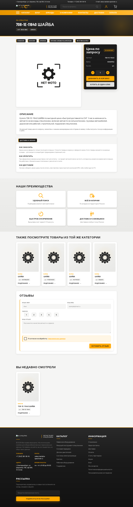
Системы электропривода (66, 456)
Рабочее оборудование (65, 462)
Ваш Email (70, 302)
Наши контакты (93, 445)
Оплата (91, 452)
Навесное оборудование (66, 442)
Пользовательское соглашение (100, 473)
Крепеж (59, 459)
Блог (90, 462)
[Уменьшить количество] (92, 72)
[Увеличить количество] (107, 72)
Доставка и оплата (27, 140)
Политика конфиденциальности (100, 469)
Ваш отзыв (26, 319)
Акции (90, 459)
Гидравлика (61, 466)
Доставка (91, 449)
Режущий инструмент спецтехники (70, 445)
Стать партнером (94, 456)
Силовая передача (63, 449)
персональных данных (56, 339)
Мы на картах (93, 466)
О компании (92, 442)
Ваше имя (26, 302)
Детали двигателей (64, 452)
